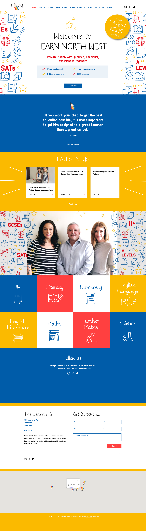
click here (89, 517)
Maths (55, 324)
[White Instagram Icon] (68, 373)
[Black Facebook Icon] (129, 7)
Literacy (54, 288)
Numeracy (91, 288)
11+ (18, 288)
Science (128, 324)
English (128, 285)
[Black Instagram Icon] (125, 7)
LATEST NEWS (73, 160)
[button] (77, 8)
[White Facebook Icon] (72, 373)
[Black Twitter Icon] (134, 7)
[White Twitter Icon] (77, 373)
